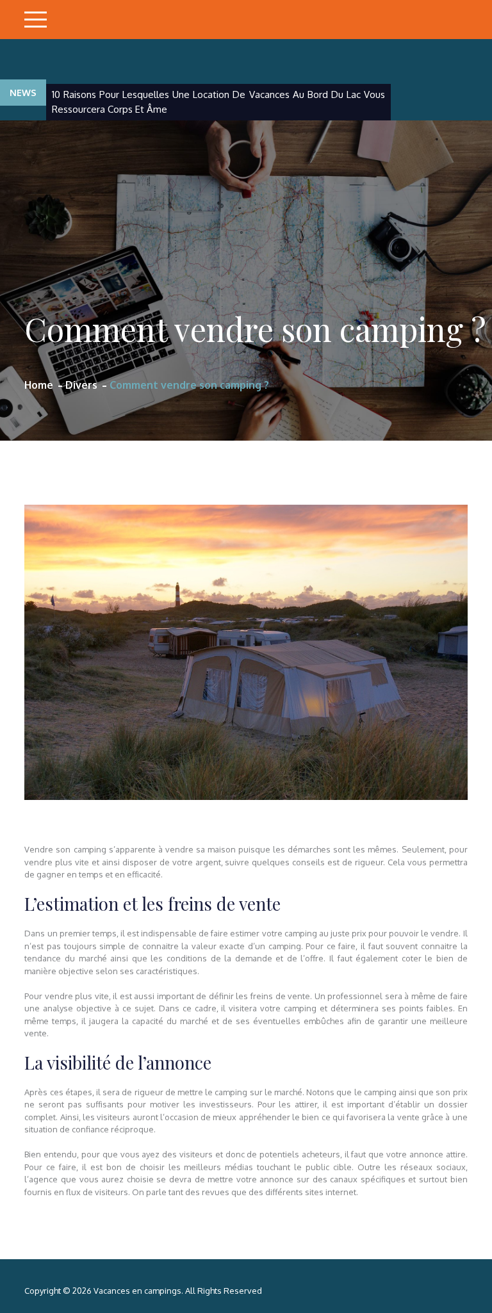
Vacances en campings (137, 1290)
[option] (218, 102)
